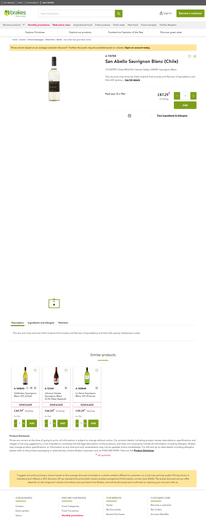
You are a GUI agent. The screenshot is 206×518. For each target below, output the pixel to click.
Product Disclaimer (144, 450)
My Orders (156, 509)
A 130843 (19, 388)
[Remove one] (177, 96)
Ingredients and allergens (41, 322)
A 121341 (49, 388)
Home (15, 39)
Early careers (22, 510)
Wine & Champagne (35, 39)
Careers (20, 506)
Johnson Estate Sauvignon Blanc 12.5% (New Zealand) (55, 396)
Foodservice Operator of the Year (125, 32)
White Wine (50, 39)
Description (17, 322)
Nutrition (63, 322)
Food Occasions (70, 510)
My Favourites (113, 509)
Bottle (59, 39)
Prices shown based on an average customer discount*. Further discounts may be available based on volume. (80, 47)
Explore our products (80, 32)
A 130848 (81, 388)
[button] (118, 13)
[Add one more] (193, 96)
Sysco (19, 515)
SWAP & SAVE (25, 404)
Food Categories (70, 506)
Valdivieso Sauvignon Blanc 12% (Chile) (25, 395)
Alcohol (23, 39)
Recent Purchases (115, 514)
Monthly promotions (72, 515)
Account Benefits (160, 514)
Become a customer (190, 13)
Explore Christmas (35, 32)
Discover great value (171, 32)
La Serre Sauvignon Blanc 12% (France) (86, 395)
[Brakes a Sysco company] (15, 13)
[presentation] (103, 334)
